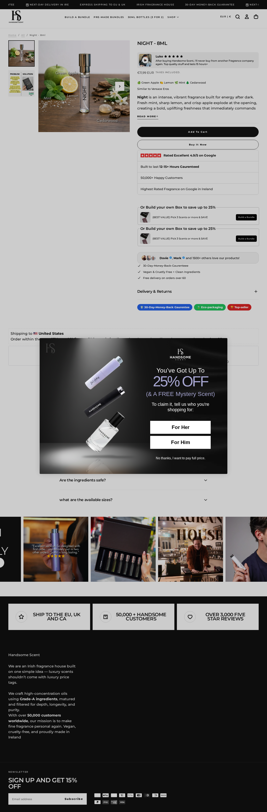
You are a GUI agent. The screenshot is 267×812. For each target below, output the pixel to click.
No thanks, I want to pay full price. (180, 458)
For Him (180, 442)
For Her (180, 427)
